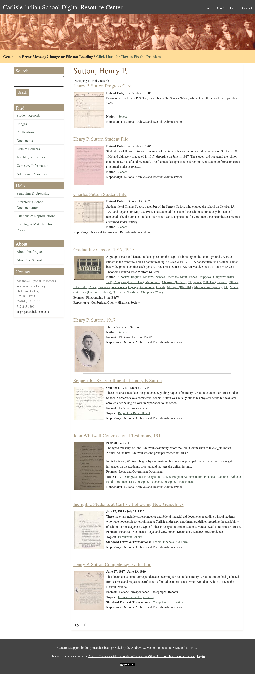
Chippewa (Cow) (152, 292)
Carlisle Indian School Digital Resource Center (63, 7)
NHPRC (191, 647)
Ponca (193, 277)
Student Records (28, 115)
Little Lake (80, 287)
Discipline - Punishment (179, 481)
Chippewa (205, 277)
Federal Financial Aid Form (170, 542)
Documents (25, 140)
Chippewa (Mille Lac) (202, 282)
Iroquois (136, 277)
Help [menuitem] (233, 8)
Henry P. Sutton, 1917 (94, 320)
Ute (226, 287)
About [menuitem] (220, 8)
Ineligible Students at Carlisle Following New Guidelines (128, 504)
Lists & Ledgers (28, 148)
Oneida (160, 287)
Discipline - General (149, 481)
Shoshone (133, 292)
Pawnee (222, 282)
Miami (234, 287)
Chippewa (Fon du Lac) (129, 282)
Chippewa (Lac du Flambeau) (92, 292)
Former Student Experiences (136, 597)
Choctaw (123, 277)
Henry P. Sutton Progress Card (102, 85)
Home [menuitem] (206, 8)
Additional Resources (32, 173)
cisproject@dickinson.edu (33, 311)
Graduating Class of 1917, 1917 (103, 249)
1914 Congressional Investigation (139, 476)
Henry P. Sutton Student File (100, 139)
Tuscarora (104, 287)
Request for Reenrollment (134, 413)
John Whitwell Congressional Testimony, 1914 (118, 435)
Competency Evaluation (168, 602)
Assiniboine (147, 287)
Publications (25, 132)
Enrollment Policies (130, 537)
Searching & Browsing (33, 193)
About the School (29, 259)
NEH (175, 647)
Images (22, 123)
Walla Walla (119, 287)
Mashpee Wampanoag (208, 287)
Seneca (122, 116)
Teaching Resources (31, 157)
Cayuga (133, 287)
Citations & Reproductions (36, 215)
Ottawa (233, 282)
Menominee (152, 282)
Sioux (184, 277)
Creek (92, 287)
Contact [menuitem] (247, 8)
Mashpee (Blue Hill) (180, 287)
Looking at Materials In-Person (34, 227)
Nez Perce (119, 292)
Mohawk (148, 277)
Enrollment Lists (124, 481)
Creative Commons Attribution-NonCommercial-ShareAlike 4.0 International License (141, 656)
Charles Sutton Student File (100, 194)
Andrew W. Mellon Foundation (151, 647)
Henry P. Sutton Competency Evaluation (112, 564)
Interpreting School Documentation (30, 204)
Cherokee (173, 277)
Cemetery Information (32, 165)
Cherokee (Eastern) (174, 282)
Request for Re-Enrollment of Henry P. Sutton (117, 380)
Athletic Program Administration (181, 476)
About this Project (30, 251)
